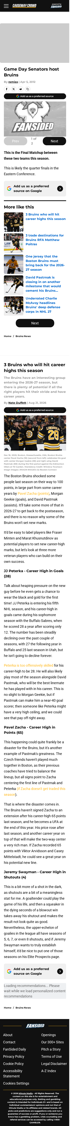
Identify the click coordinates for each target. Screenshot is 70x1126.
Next (54, 141)
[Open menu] (6, 6)
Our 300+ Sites (52, 1042)
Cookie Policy (13, 1064)
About (7, 1035)
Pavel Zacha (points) (33, 493)
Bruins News (23, 336)
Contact (9, 1042)
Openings (48, 1035)
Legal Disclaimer (54, 1064)
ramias (13, 82)
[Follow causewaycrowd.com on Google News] (60, 189)
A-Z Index (48, 1071)
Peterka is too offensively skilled (28, 665)
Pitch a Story (51, 1049)
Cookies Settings (16, 1083)
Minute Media (26, 1093)
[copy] (27, 89)
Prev (15, 141)
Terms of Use (51, 1056)
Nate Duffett (17, 403)
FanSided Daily (14, 1049)
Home (7, 336)
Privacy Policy (13, 1056)
